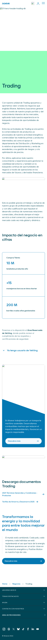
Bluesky (18, 629)
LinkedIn (33, 629)
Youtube (38, 629)
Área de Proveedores (11, 615)
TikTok (23, 629)
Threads (9, 629)
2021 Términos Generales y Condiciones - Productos (23, 494)
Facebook (28, 629)
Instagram (4, 629)
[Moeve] (6, 3)
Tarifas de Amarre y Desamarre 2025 (20, 501)
